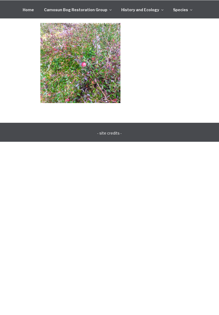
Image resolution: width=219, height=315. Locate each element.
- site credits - (109, 133)
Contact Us (137, 23)
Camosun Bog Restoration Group (75, 9)
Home (28, 9)
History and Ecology (140, 9)
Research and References (91, 23)
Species (180, 9)
